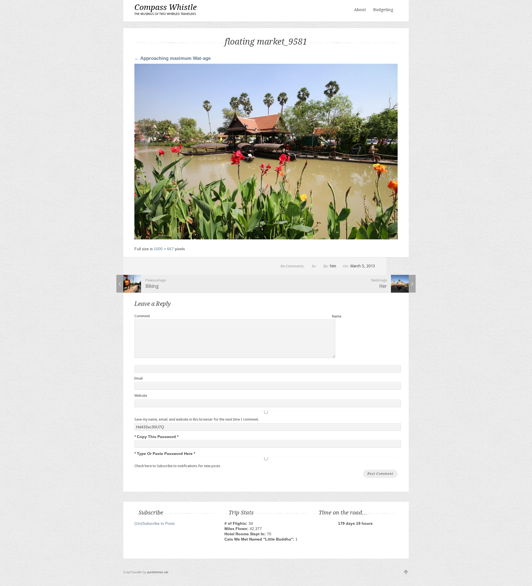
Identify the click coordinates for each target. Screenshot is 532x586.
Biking (151, 286)
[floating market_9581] (266, 238)
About (360, 9)
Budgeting (383, 9)
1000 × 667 (164, 249)
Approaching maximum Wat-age (172, 58)
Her (383, 286)
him (333, 266)
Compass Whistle (165, 9)
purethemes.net (157, 572)
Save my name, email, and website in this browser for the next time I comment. (196, 419)
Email (138, 378)
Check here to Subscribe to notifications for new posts (177, 466)
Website (140, 395)
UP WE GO (406, 572)
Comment (142, 316)
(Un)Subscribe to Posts (154, 523)
